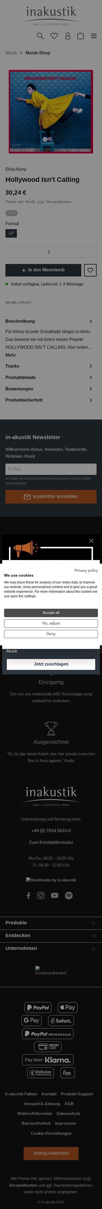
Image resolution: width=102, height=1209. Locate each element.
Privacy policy (86, 570)
